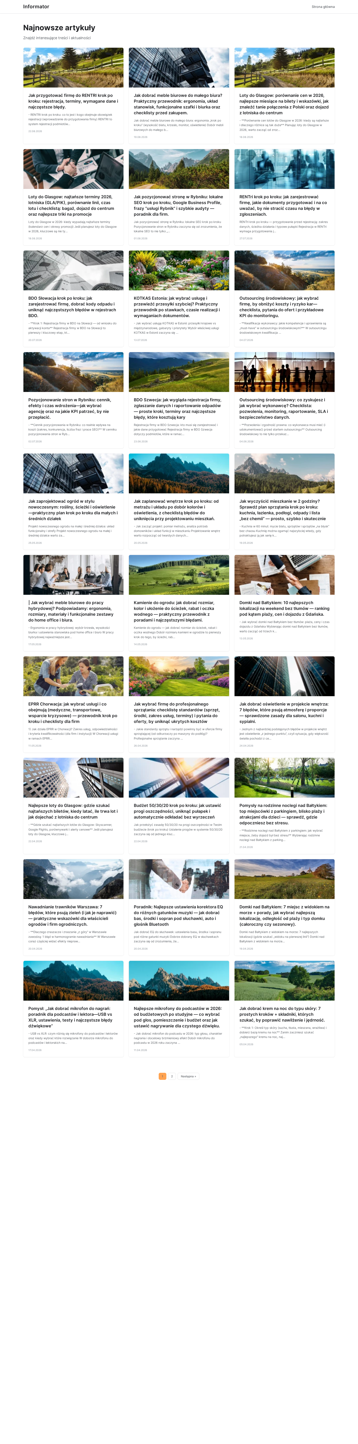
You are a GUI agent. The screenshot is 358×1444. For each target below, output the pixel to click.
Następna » (188, 1076)
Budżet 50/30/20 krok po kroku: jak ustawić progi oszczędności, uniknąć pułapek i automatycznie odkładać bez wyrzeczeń (177, 811)
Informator (36, 7)
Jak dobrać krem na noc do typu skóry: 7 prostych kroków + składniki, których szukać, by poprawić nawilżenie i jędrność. (282, 1014)
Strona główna (323, 7)
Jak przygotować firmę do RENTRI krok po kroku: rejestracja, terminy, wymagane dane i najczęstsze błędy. (73, 101)
